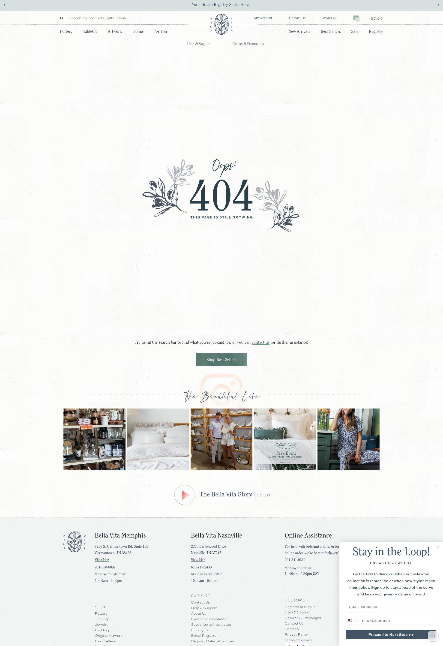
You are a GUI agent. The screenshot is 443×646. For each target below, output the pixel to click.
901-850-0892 (105, 567)
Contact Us (297, 18)
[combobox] (352, 620)
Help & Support (198, 44)
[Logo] (221, 24)
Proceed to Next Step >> (391, 634)
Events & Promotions (248, 44)
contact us (260, 342)
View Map (102, 560)
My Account (263, 18)
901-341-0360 (295, 560)
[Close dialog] (438, 547)
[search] (63, 18)
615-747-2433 (201, 567)
